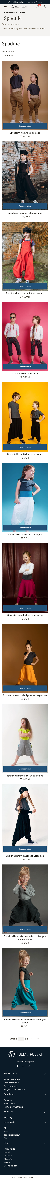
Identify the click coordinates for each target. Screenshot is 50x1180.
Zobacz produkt (25, 126)
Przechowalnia (10, 1086)
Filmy (6, 1138)
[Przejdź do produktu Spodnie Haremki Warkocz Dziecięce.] (25, 818)
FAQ (6, 1131)
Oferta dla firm (10, 1165)
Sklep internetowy (22, 1177)
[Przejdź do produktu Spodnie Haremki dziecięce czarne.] (25, 417)
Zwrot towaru (10, 1103)
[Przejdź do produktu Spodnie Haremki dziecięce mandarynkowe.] (25, 658)
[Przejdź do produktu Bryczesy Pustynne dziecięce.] (25, 95)
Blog (6, 1128)
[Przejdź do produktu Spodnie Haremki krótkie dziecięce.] (25, 738)
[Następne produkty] (31, 1038)
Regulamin (8, 1100)
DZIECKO (21, 12)
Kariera (7, 1162)
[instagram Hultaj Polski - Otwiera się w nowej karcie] (29, 1066)
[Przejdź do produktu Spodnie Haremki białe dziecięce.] (25, 497)
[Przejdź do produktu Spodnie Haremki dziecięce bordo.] (25, 578)
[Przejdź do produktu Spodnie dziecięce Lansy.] (25, 336)
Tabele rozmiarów (12, 1135)
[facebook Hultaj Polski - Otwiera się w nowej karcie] (17, 1066)
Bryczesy (8, 1117)
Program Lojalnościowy (14, 1089)
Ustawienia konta (11, 1082)
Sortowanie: (8, 51)
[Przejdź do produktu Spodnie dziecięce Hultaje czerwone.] (25, 256)
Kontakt (7, 1152)
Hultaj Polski (9, 1149)
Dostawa (8, 1155)
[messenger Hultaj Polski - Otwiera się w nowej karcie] (23, 1066)
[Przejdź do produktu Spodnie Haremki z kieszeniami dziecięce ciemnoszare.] (25, 899)
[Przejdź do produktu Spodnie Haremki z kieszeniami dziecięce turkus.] (25, 982)
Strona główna (9, 12)
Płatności (8, 1159)
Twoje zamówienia (12, 1079)
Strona (13, 1038)
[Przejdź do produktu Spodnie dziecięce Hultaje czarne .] (25, 175)
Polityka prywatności (13, 1107)
